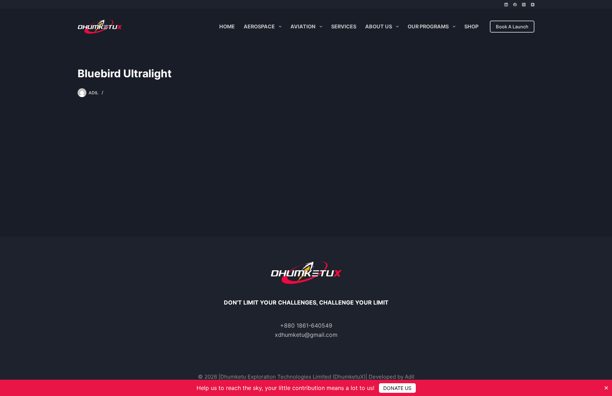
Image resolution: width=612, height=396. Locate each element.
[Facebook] (515, 4)
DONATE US (397, 388)
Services (343, 26)
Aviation (303, 26)
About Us (378, 26)
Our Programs (428, 26)
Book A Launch (512, 26)
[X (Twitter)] (524, 4)
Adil (409, 376)
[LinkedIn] (506, 4)
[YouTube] (532, 4)
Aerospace (259, 26)
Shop (471, 26)
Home (227, 26)
